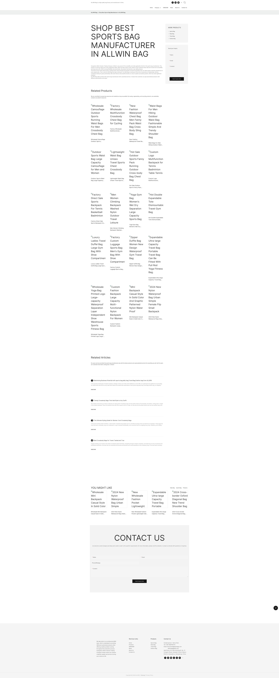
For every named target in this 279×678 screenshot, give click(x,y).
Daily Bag (172, 487)
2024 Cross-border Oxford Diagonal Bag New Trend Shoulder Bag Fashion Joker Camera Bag (180, 513)
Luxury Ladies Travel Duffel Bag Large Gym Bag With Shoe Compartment (97, 265)
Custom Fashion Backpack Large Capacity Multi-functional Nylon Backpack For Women (117, 325)
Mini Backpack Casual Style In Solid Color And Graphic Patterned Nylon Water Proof (136, 318)
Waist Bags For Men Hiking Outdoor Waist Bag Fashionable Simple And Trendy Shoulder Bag (156, 144)
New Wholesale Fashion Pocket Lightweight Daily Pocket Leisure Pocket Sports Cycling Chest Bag (139, 513)
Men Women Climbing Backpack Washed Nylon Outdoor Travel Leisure (117, 229)
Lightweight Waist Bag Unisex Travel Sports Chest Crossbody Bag (117, 179)
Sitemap (142, 675)
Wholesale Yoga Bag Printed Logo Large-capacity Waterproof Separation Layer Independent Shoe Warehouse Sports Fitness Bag (97, 335)
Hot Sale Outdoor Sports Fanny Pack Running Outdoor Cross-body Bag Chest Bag (136, 186)
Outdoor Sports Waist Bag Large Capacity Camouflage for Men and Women (97, 179)
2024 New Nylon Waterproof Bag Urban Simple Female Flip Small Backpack (155, 318)
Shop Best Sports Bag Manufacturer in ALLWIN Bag (112, 12)
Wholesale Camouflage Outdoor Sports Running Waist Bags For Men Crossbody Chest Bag (98, 140)
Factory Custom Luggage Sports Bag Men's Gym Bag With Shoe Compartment (116, 268)
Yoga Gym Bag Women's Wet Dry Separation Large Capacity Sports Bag (135, 226)
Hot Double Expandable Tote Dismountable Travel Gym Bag (156, 219)
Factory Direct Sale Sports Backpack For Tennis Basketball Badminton (97, 222)
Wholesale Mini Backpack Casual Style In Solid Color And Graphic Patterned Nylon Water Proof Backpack (99, 513)
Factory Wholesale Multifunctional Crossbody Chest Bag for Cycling (117, 130)
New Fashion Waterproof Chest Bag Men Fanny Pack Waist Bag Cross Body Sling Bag (136, 140)
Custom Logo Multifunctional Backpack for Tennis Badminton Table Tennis (155, 179)
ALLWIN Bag (94, 12)
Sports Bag (178, 487)
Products (185, 487)
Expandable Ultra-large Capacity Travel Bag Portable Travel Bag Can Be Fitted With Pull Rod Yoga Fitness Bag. (156, 279)
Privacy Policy (149, 675)
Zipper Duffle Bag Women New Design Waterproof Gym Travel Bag (136, 265)
